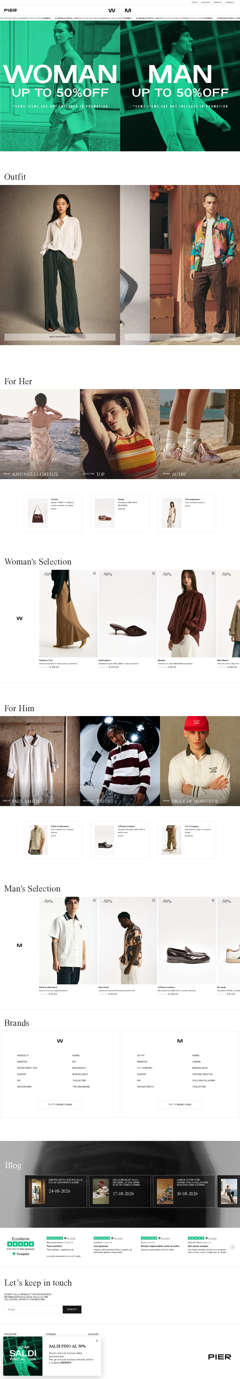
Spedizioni (10, 1334)
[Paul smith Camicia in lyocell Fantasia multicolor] (128, 992)
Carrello (230, 2)
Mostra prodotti (60, 337)
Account (205, 2)
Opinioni (51, 1334)
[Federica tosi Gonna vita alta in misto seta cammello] (68, 665)
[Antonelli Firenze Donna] (40, 434)
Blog (91, 1348)
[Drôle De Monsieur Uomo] (200, 761)
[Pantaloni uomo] (120, 761)
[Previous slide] (6, 265)
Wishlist (218, 2)
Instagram (94, 1339)
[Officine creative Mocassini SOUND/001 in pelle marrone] (187, 992)
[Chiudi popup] (97, 1340)
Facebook (94, 1344)
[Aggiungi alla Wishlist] (94, 573)
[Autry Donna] (200, 434)
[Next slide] (114, 265)
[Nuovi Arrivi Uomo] (40, 761)
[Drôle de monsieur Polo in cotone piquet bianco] (68, 992)
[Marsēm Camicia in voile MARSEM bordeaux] (187, 665)
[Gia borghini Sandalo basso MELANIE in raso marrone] (128, 665)
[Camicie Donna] (120, 434)
